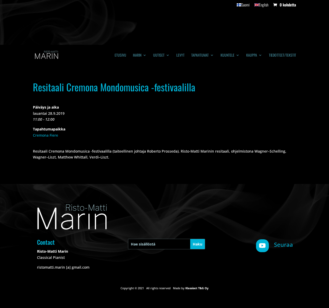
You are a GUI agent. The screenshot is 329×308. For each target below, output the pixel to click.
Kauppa (251, 55)
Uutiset (158, 55)
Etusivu (120, 55)
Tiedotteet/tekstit (282, 55)
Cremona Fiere (45, 135)
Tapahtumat (200, 55)
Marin (137, 55)
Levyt (180, 55)
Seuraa (283, 244)
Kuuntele (227, 55)
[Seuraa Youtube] (262, 245)
